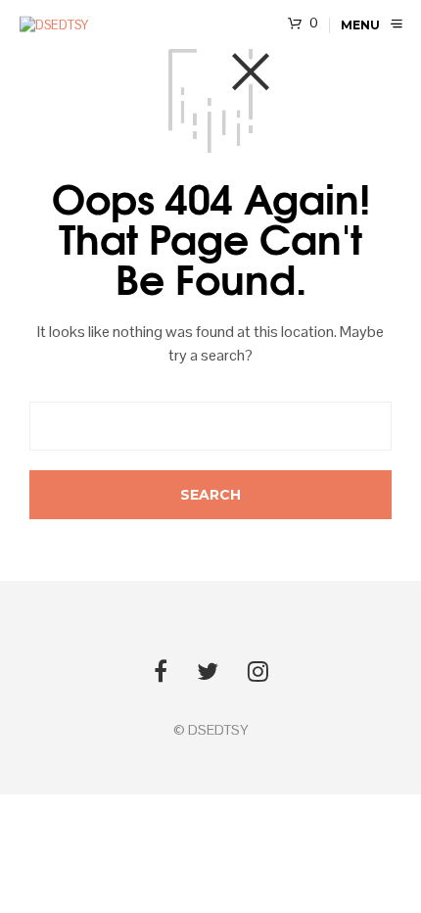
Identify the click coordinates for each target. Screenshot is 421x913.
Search (316, 825)
